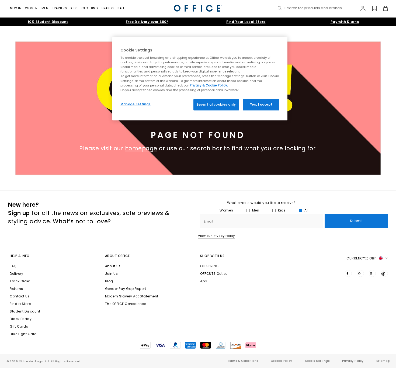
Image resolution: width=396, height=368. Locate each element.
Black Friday (21, 319)
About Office (117, 256)
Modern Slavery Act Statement (131, 296)
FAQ (13, 266)
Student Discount (25, 311)
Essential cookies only (216, 104)
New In (15, 8)
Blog (109, 281)
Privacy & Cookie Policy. (209, 85)
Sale (121, 8)
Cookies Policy (281, 361)
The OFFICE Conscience (125, 303)
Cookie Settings (317, 361)
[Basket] (382, 8)
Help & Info (20, 256)
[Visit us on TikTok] (384, 273)
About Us (113, 266)
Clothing (89, 8)
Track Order (20, 281)
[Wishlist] (371, 8)
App (203, 281)
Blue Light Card (23, 334)
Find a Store (20, 303)
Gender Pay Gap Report (125, 288)
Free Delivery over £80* (147, 21)
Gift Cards (19, 326)
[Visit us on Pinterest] (360, 273)
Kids (74, 8)
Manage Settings (135, 104)
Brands (108, 8)
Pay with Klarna (345, 21)
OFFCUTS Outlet (213, 273)
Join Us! (112, 273)
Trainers (59, 8)
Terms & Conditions (242, 361)
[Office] (198, 8)
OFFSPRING (209, 266)
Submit (356, 220)
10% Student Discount (48, 21)
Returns (16, 288)
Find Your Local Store (246, 21)
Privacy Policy (352, 361)
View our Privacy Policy (216, 236)
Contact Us (20, 296)
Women (31, 8)
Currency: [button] (361, 258)
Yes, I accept (261, 104)
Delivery (16, 273)
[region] (199, 78)
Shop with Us (212, 256)
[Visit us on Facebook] (348, 273)
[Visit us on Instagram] (372, 273)
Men (44, 8)
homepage (141, 148)
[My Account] (360, 8)
